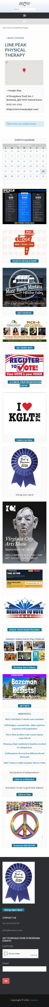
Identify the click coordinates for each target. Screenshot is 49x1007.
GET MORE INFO (24, 347)
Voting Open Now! (13, 909)
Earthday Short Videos (24, 667)
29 (24, 151)
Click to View (24, 794)
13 (31, 161)
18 (18, 166)
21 (37, 166)
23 (6, 171)
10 (12, 161)
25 (18, 171)
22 (43, 166)
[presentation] (20, 953)
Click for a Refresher (24, 779)
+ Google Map (13, 90)
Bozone (34, 1000)
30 (30, 151)
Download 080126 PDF (24, 845)
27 (12, 151)
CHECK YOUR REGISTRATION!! (24, 629)
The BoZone (24, 4)
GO (6, 980)
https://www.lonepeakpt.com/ (22, 109)
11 (18, 161)
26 (5, 151)
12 (24, 161)
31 (37, 151)
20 (30, 166)
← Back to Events (14, 38)
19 (24, 166)
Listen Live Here (24, 440)
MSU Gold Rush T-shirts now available (24, 719)
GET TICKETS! (24, 312)
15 (43, 161)
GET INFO (24, 705)
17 (12, 166)
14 (37, 161)
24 (12, 171)
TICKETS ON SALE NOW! (24, 261)
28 (18, 151)
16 (6, 166)
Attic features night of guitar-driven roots (24, 763)
